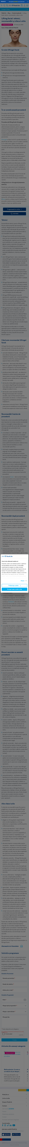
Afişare (22, 580)
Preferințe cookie (13, 585)
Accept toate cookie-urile (14, 589)
